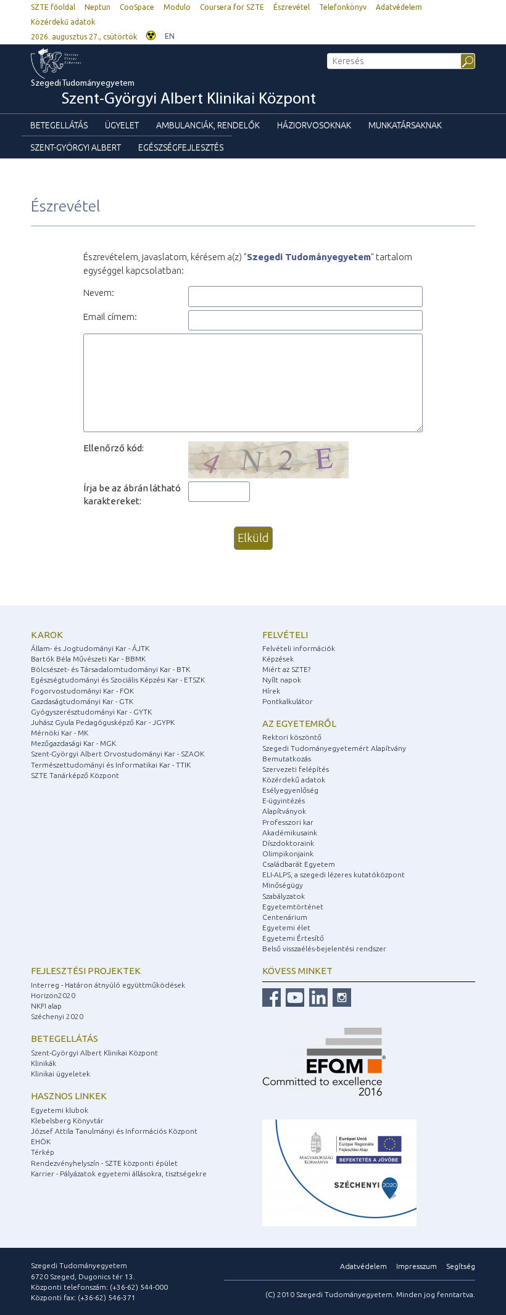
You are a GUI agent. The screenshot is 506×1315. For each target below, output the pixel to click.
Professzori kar (287, 822)
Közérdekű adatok (63, 22)
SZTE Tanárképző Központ (75, 775)
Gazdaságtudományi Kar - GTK (82, 701)
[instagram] (340, 997)
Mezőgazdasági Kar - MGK (73, 743)
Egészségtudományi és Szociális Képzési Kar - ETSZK (118, 680)
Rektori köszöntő (291, 737)
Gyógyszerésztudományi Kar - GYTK (91, 712)
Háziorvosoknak (314, 125)
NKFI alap (46, 1006)
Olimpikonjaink (287, 854)
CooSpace (137, 7)
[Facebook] (271, 997)
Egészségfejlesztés (180, 147)
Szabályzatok (283, 896)
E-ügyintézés (283, 801)
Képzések (278, 659)
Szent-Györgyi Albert (75, 147)
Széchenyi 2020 (57, 1016)
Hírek (271, 691)
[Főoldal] (81, 63)
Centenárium (284, 917)
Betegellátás (59, 125)
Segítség (460, 1266)
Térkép (42, 1152)
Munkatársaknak (405, 125)
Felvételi (285, 634)
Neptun (97, 7)
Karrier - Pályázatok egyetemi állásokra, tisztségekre (119, 1174)
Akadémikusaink (289, 833)
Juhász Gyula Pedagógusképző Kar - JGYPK (103, 722)
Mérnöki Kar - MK (59, 733)
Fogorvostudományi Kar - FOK (82, 691)
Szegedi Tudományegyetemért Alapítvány (334, 748)
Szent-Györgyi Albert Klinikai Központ (94, 1053)
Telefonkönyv (343, 7)
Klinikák (43, 1063)
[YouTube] (293, 997)
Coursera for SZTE (232, 7)
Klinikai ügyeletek (60, 1074)
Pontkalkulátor (287, 701)
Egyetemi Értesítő (293, 938)
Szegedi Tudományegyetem (173, 93)
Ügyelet (122, 125)
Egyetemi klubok (59, 1110)
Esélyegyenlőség (290, 790)
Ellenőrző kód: (113, 448)
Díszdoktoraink (288, 843)
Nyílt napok (281, 680)
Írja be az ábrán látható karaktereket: (132, 494)
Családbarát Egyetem (298, 864)
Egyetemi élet (286, 928)
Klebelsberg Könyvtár (67, 1120)
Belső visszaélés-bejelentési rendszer (324, 948)
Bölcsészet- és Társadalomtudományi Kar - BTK (110, 669)
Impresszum (416, 1266)
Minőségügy (282, 885)
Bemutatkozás (286, 759)
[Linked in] (317, 997)
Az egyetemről (299, 723)
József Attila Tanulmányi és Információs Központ (114, 1131)
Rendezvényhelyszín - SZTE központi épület (104, 1163)
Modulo (177, 7)
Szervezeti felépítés (295, 769)
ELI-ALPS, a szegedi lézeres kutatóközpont (333, 875)
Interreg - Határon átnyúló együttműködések (108, 985)
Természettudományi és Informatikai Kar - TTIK (111, 765)
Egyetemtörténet (292, 907)
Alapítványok (284, 811)
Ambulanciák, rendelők (208, 125)
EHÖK (41, 1141)
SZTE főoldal (53, 7)
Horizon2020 (53, 995)
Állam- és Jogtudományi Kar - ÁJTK (90, 648)
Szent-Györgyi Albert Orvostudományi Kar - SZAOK (117, 754)
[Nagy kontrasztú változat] (151, 34)
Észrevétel (291, 7)
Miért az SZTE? (286, 669)
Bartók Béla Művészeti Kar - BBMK (88, 659)
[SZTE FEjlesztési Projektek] (339, 1172)
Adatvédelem (399, 7)
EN (170, 36)
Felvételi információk (298, 648)
